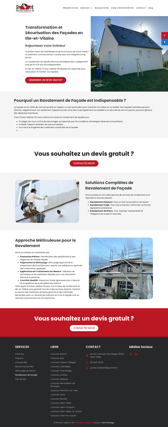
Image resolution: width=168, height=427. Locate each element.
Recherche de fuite (24, 366)
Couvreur (19, 354)
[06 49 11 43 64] (87, 362)
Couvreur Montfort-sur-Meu (64, 390)
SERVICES (85, 8)
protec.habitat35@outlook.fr (104, 367)
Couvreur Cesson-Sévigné (63, 362)
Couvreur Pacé (58, 394)
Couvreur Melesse (59, 379)
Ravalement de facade (26, 375)
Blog (150, 8)
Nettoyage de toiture (25, 370)
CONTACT (141, 8)
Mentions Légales (83, 422)
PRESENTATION (70, 8)
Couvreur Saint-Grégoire (63, 407)
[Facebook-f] (130, 354)
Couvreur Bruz (57, 358)
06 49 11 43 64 (96, 362)
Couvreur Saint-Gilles (61, 403)
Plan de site (20, 379)
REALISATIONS (102, 8)
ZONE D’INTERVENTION (122, 8)
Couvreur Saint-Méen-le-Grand (66, 411)
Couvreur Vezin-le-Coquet (63, 415)
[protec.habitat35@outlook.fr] (87, 368)
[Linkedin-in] (136, 354)
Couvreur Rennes (59, 398)
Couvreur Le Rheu (59, 375)
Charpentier (21, 362)
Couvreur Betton (59, 354)
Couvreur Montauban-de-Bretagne (63, 385)
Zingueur (19, 358)
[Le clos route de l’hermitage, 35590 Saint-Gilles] (87, 355)
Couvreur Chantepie (60, 366)
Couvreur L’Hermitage (61, 370)
